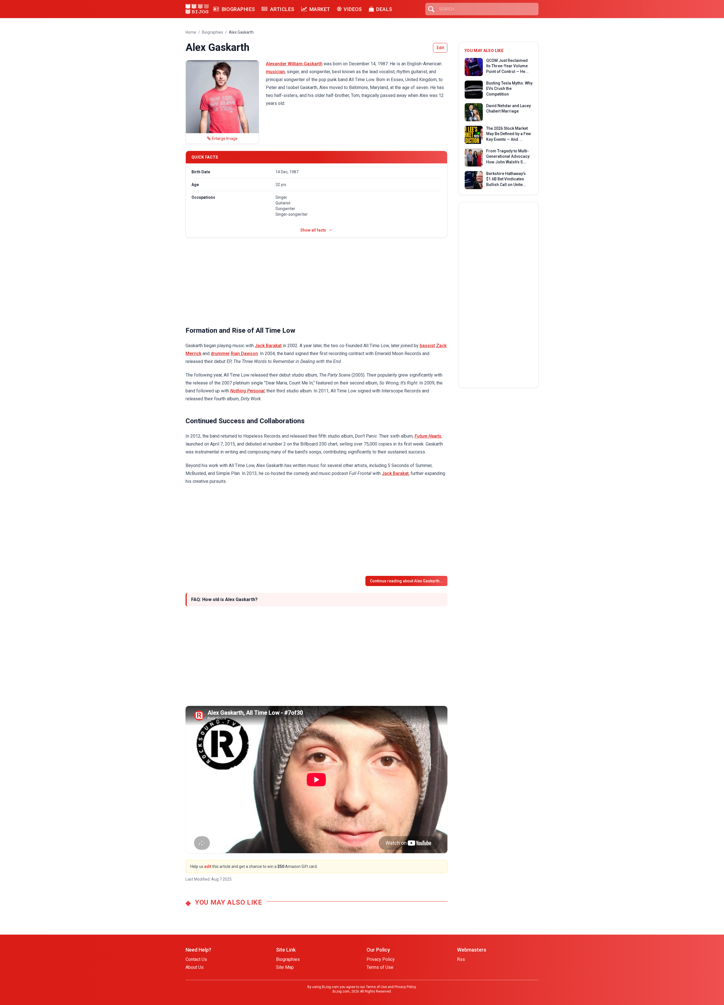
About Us (195, 967)
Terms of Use (380, 967)
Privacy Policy (381, 959)
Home (191, 32)
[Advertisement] (316, 281)
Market (319, 9)
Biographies (238, 9)
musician (275, 71)
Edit (440, 48)
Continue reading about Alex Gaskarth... (406, 581)
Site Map (285, 967)
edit (207, 866)
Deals (384, 9)
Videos (353, 9)
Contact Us (196, 959)
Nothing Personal (247, 391)
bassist (427, 345)
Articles (282, 9)
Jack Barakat (268, 345)
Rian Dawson (244, 353)
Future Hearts (428, 436)
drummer (220, 353)
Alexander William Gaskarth (294, 63)
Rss (461, 959)
